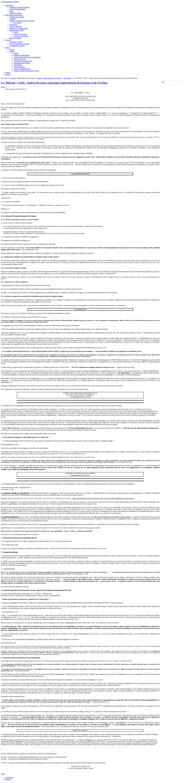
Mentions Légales (15, 13)
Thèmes (12, 51)
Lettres (7, 48)
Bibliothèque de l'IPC (16, 30)
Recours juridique (15, 38)
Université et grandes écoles (23, 61)
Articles (12, 49)
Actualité (12, 19)
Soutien (7, 73)
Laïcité (16, 53)
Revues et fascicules (20, 34)
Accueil (13, 78)
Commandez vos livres (17, 46)
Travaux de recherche (21, 36)
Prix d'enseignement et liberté (19, 44)
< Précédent (9, 777)
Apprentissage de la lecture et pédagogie (27, 57)
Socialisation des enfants (22, 63)
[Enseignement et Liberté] (10, 2)
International (18, 65)
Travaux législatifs (15, 26)
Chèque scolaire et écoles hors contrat (26, 71)
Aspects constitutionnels (22, 69)
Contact (7, 74)
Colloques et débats (15, 42)
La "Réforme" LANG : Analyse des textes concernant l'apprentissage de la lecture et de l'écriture (54, 82)
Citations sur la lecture (16, 17)
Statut (11, 11)
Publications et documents (14, 15)
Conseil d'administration (17, 9)
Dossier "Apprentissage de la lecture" (21, 21)
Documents (13, 25)
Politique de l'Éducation (22, 55)
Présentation (9, 5)
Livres (16, 32)
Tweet (3, 774)
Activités (8, 40)
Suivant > (8, 779)
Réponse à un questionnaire (18, 28)
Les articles (17, 23)
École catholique (19, 67)
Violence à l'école (19, 59)
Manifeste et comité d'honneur (19, 7)
